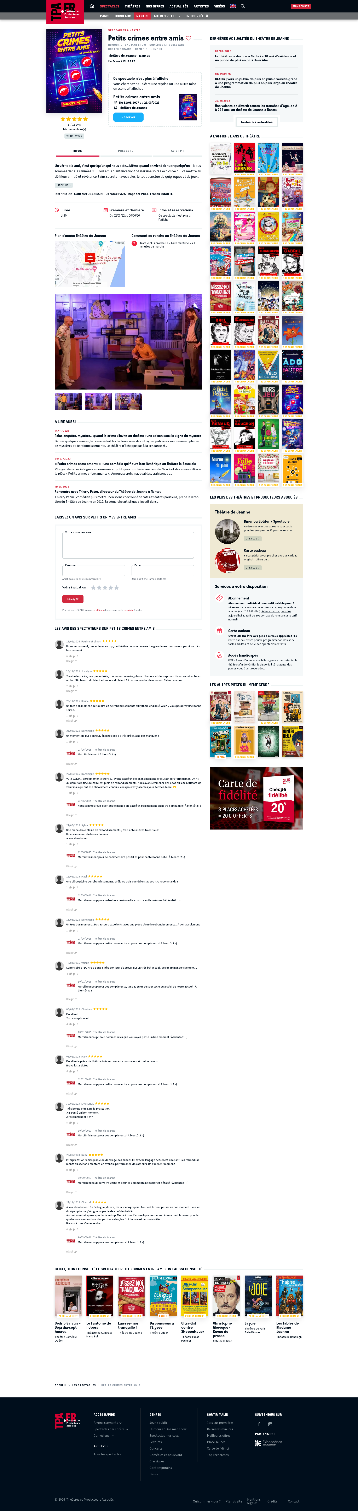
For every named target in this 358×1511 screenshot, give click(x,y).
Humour (156, 49)
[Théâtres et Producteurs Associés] (91, 6)
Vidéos (219, 6)
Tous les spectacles (107, 1454)
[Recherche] (243, 6)
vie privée (128, 610)
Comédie (141, 49)
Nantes (142, 16)
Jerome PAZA (116, 194)
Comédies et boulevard (167, 44)
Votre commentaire (78, 532)
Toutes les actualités (257, 122)
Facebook (259, 1424)
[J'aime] (70, 656)
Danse (154, 1474)
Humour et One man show (127, 44)
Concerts (156, 1448)
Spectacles (109, 6)
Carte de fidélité (218, 1448)
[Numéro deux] (292, 741)
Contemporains (120, 49)
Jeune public (158, 1422)
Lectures (156, 1442)
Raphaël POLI (138, 194)
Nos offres (155, 6)
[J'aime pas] (75, 656)
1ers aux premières (220, 1422)
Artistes (201, 6)
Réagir (70, 661)
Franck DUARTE (123, 61)
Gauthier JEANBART (89, 194)
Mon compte (301, 6)
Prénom (70, 565)
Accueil (61, 1385)
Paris (104, 16)
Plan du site (234, 1501)
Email (138, 565)
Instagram (270, 1424)
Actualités (178, 6)
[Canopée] (268, 741)
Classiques (157, 1461)
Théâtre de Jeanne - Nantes (129, 55)
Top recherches (218, 1455)
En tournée (195, 16)
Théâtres (132, 6)
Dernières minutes (220, 1429)
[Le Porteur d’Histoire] (244, 707)
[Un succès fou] (292, 707)
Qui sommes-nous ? (207, 1501)
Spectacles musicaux (164, 1435)
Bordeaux (123, 16)
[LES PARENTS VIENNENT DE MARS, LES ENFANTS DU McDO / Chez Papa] (220, 158)
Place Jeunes (216, 1442)
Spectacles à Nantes (124, 30)
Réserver (128, 116)
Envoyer (73, 599)
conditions (98, 610)
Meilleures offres (218, 1435)
